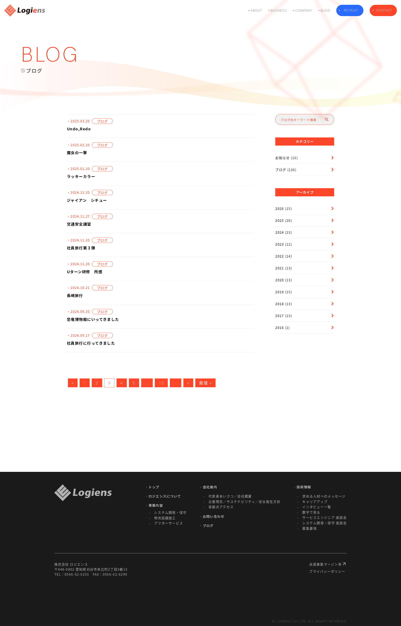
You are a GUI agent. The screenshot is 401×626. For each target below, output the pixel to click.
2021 (279, 267)
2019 (279, 291)
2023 (279, 244)
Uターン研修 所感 (84, 271)
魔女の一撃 (77, 152)
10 (161, 383)
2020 (279, 279)
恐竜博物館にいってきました (93, 319)
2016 (279, 327)
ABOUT (256, 10)
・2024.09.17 (78, 335)
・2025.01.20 (78, 168)
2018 (279, 303)
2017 (279, 315)
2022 (279, 256)
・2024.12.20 (78, 192)
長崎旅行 (75, 295)
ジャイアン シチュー (87, 200)
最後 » (205, 383)
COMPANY (303, 10)
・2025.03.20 (78, 120)
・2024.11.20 (78, 240)
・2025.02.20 (78, 144)
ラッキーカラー (81, 176)
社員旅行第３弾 (81, 247)
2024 (279, 232)
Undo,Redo (79, 128)
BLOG (325, 10)
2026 (279, 208)
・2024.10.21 (78, 287)
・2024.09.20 (78, 311)
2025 (279, 220)
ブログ (102, 121)
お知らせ (282, 157)
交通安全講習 (79, 224)
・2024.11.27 (78, 216)
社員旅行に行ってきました (91, 343)
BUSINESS (279, 10)
